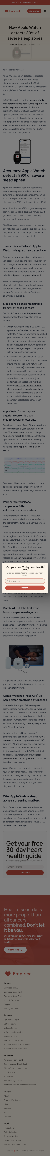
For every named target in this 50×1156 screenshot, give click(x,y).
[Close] (45, 566)
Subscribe (25, 587)
